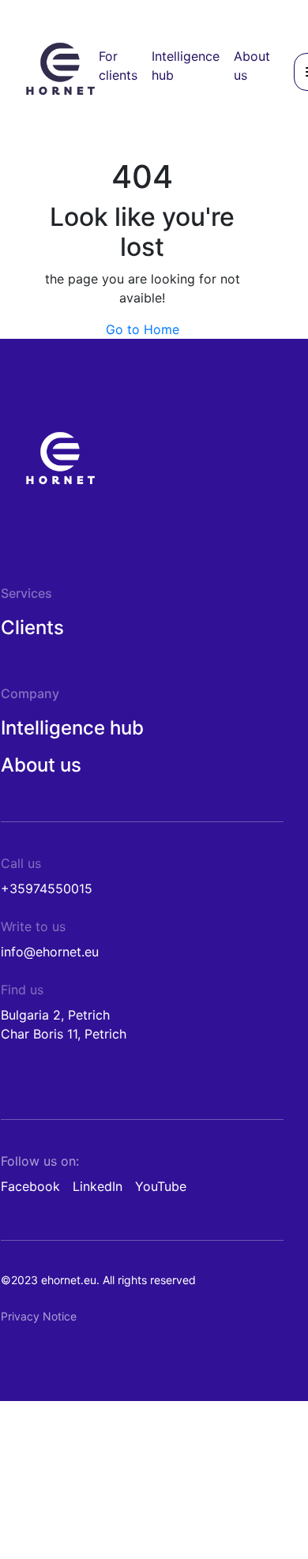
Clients (32, 627)
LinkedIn (97, 1186)
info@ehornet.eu (50, 952)
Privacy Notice (39, 1316)
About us (41, 764)
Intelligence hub (72, 727)
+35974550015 (46, 888)
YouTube (160, 1186)
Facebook (30, 1186)
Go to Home (142, 329)
